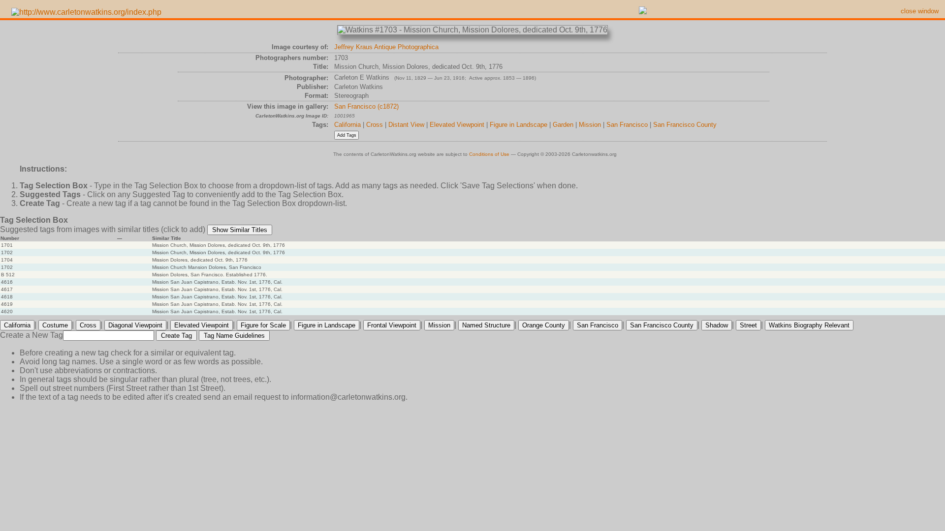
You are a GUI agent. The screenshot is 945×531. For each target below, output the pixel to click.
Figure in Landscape (518, 124)
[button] (239, 230)
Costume (55, 325)
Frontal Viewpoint (391, 325)
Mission (590, 124)
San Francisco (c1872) (366, 106)
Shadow (716, 325)
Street (748, 325)
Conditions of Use (489, 154)
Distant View (406, 124)
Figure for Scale (263, 325)
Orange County (543, 325)
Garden (563, 124)
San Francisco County (685, 124)
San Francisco (627, 124)
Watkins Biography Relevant (809, 325)
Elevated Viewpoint (457, 124)
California (347, 124)
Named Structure (486, 325)
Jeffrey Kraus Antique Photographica (386, 47)
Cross (374, 124)
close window (920, 11)
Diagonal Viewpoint (135, 325)
